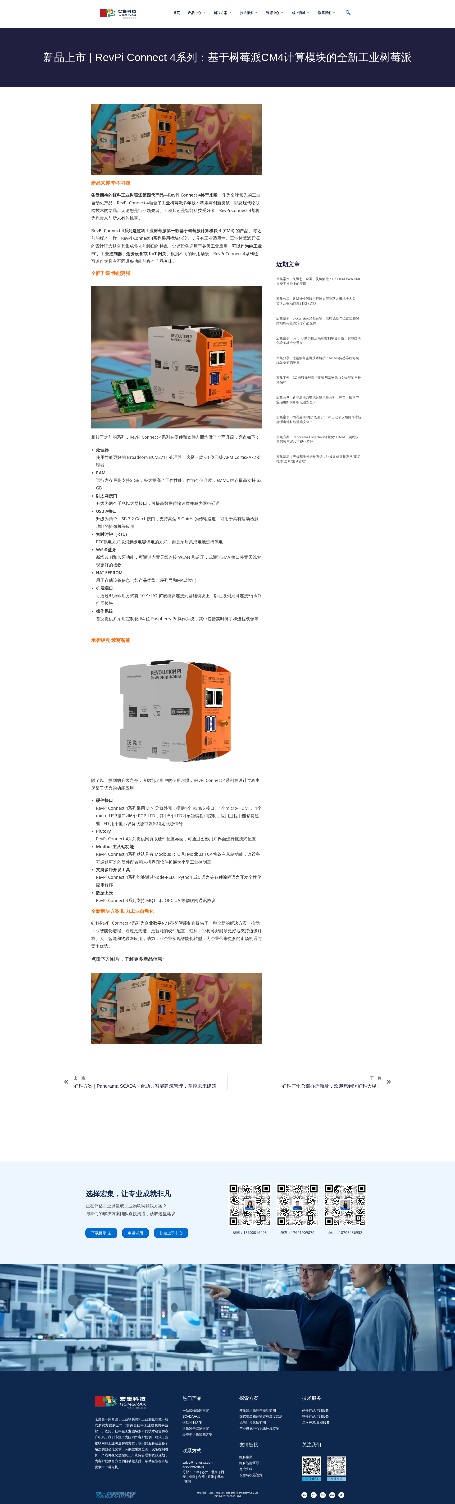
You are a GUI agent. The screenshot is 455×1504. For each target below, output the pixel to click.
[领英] (304, 1495)
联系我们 (325, 12)
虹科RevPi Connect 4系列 (115, 923)
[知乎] (314, 1495)
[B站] (332, 1495)
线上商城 (298, 12)
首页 (176, 12)
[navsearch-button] (350, 13)
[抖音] (341, 1495)
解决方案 (220, 12)
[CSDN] (323, 1495)
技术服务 (246, 12)
